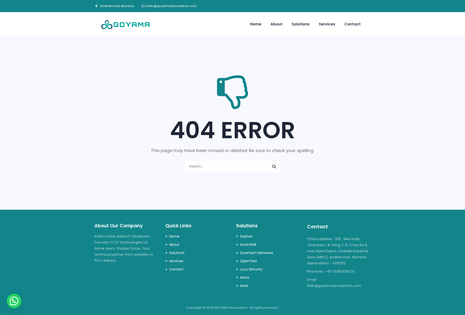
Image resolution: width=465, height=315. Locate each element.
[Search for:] (232, 166)
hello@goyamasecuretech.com (171, 6)
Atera (244, 277)
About (276, 24)
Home (255, 24)
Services (327, 24)
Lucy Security (251, 269)
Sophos (246, 236)
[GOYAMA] (125, 24)
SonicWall (248, 244)
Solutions (301, 24)
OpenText (248, 261)
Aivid (244, 285)
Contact (352, 24)
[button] (14, 301)
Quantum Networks (256, 252)
